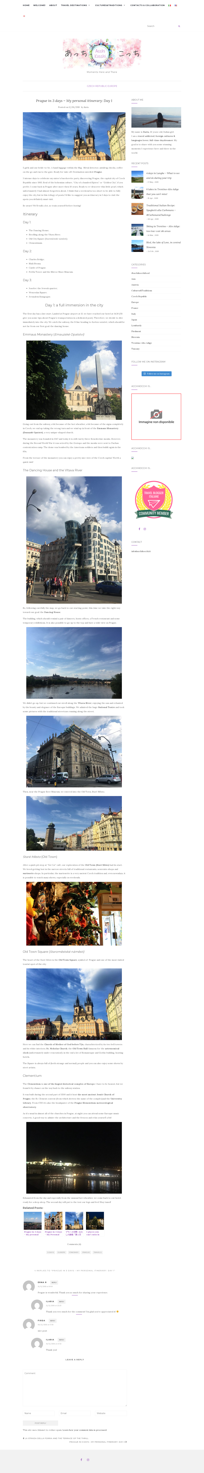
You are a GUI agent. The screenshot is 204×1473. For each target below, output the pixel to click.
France (134, 308)
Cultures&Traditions (108, 5)
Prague (86, 1252)
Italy (133, 314)
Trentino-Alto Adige (141, 343)
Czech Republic (97, 86)
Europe (112, 86)
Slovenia (135, 337)
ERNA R (42, 1282)
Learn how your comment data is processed (84, 1430)
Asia (133, 279)
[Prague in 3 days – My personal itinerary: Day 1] (74, 136)
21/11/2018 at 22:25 (53, 1305)
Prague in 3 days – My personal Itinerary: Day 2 (97, 1442)
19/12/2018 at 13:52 (53, 1344)
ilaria (86, 107)
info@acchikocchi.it (141, 551)
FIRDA (41, 1320)
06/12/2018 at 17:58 (45, 1324)
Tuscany (135, 348)
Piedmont (136, 331)
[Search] (179, 26)
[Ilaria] (156, 416)
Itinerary (74, 1252)
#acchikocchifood (140, 273)
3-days (50, 1252)
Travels (98, 1252)
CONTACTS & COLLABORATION (147, 5)
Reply (54, 1282)
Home (26, 5)
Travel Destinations (74, 5)
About (53, 5)
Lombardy (136, 325)
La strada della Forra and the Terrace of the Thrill (56, 1438)
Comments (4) (74, 1244)
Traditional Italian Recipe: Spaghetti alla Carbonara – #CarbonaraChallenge (161, 210)
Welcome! (39, 5)
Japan (134, 319)
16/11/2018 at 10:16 (45, 1286)
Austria (135, 284)
